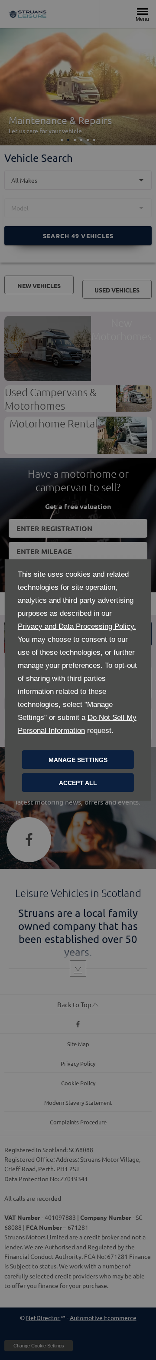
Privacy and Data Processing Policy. (77, 626)
